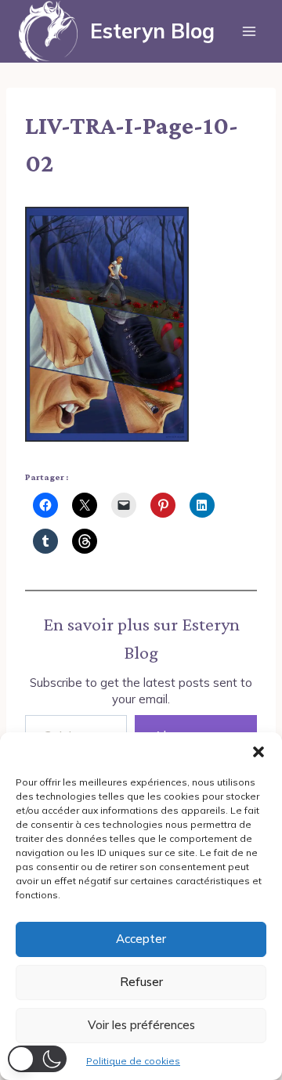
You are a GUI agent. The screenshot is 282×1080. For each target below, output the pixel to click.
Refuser (141, 981)
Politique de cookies (133, 1061)
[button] (258, 752)
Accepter (141, 938)
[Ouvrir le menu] (248, 31)
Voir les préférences (141, 1024)
